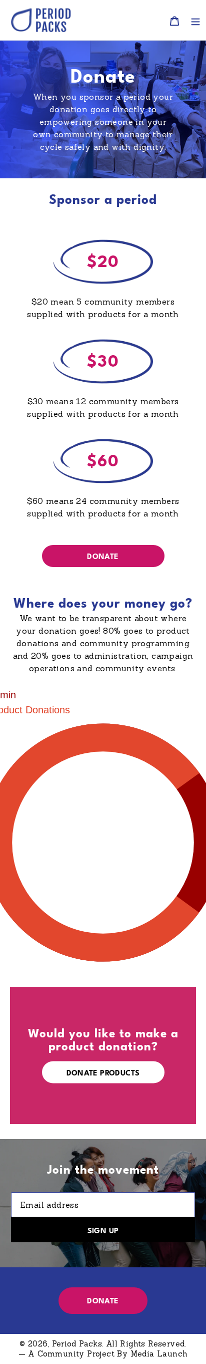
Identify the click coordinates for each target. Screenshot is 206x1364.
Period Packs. (78, 1343)
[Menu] (195, 20)
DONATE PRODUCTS (103, 1073)
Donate (102, 557)
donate (102, 1301)
